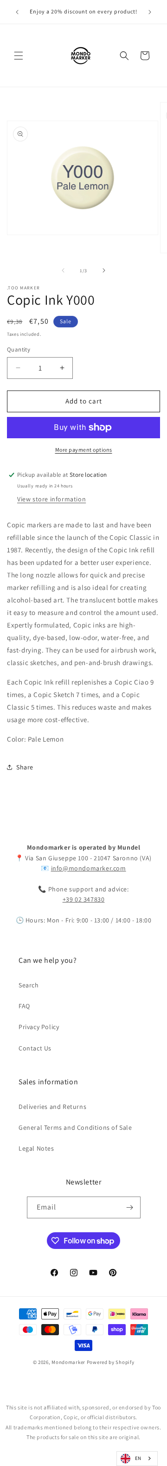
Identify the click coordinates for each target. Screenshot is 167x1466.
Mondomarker (68, 1362)
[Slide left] (63, 270)
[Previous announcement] (17, 12)
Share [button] (24, 767)
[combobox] (137, 1458)
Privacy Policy (39, 1027)
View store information (51, 499)
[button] (18, 55)
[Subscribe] (130, 1207)
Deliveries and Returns (52, 1106)
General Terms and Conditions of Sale (75, 1127)
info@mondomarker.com (88, 868)
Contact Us (35, 1048)
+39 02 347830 (84, 899)
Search (29, 985)
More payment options (83, 449)
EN (138, 1458)
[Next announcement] (150, 12)
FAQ (24, 1006)
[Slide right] (104, 270)
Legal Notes (36, 1148)
